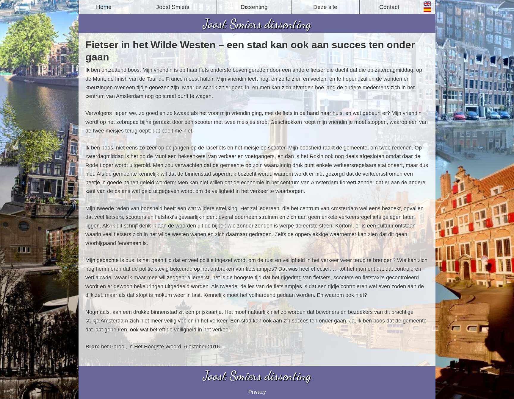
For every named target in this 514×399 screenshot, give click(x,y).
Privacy (257, 392)
